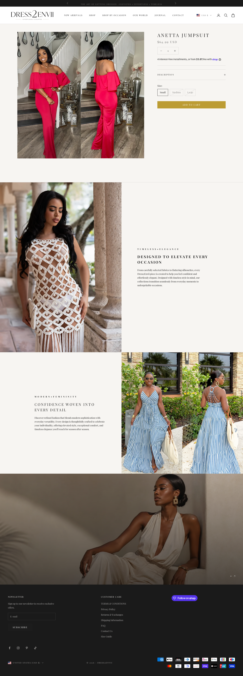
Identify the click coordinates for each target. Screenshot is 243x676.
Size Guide (106, 636)
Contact (178, 15)
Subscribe (20, 627)
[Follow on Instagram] (18, 648)
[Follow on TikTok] (35, 648)
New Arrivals (73, 15)
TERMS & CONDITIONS (113, 603)
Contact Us (106, 631)
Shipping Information (112, 620)
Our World (140, 15)
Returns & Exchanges (112, 614)
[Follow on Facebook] (9, 648)
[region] (121, 529)
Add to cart (191, 104)
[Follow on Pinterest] (26, 648)
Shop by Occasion (114, 15)
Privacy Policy (108, 609)
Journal (160, 15)
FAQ (103, 625)
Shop (92, 15)
